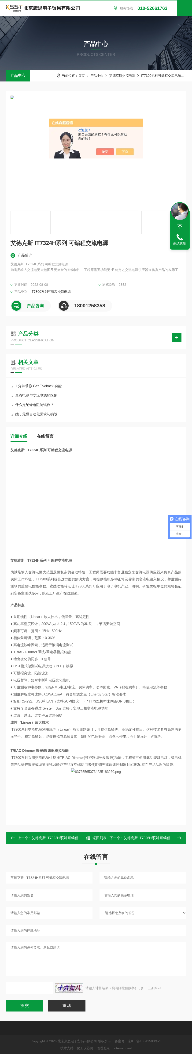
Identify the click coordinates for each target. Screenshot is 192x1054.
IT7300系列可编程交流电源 (161, 75)
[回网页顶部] (179, 226)
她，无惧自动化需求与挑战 (36, 414)
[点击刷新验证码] (69, 988)
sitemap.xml (123, 1048)
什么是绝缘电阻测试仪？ (34, 405)
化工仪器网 (85, 1048)
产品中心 (18, 75)
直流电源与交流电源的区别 (36, 395)
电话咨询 (179, 244)
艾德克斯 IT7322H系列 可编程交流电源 (62, 838)
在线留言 (45, 436)
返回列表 (99, 838)
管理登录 (103, 1048)
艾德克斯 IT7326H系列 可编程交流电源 (154, 838)
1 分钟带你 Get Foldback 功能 (38, 386)
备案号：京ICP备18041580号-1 (138, 1041)
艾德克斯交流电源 (122, 75)
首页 (81, 75)
